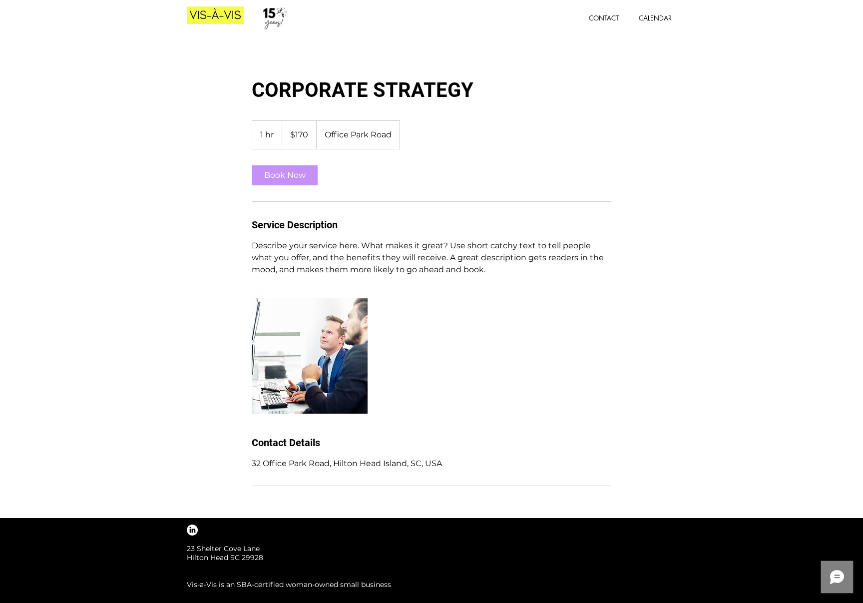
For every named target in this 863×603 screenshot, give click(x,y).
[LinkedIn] (192, 530)
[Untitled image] (310, 356)
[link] (285, 175)
